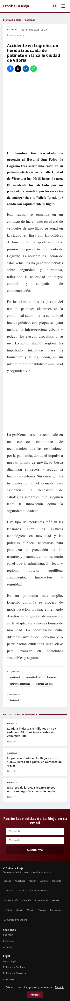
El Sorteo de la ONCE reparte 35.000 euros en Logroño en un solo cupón (31, 789)
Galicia (55, 900)
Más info (59, 987)
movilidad (15, 676)
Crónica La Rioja (16, 6)
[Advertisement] (35, 403)
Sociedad (30, 19)
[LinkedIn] (26, 68)
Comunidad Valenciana (15, 919)
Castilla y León (11, 900)
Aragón (32, 880)
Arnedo (7, 947)
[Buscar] (54, 6)
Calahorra (8, 941)
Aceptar (35, 994)
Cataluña (26, 900)
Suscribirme (35, 850)
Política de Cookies (14, 967)
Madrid (19, 910)
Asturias (44, 880)
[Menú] (63, 6)
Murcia (30, 910)
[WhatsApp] (33, 68)
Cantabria (21, 890)
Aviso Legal (9, 961)
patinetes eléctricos (20, 683)
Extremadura (41, 900)
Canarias (8, 890)
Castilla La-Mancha (39, 890)
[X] (18, 68)
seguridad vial (33, 676)
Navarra (42, 910)
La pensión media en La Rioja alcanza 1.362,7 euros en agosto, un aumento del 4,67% (34, 761)
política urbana (44, 683)
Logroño (51, 676)
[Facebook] (10, 68)
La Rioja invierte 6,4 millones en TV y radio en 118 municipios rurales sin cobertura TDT (32, 732)
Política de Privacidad (15, 973)
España (7, 880)
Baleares (56, 880)
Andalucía (20, 880)
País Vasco (55, 910)
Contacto (8, 979)
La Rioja (8, 910)
